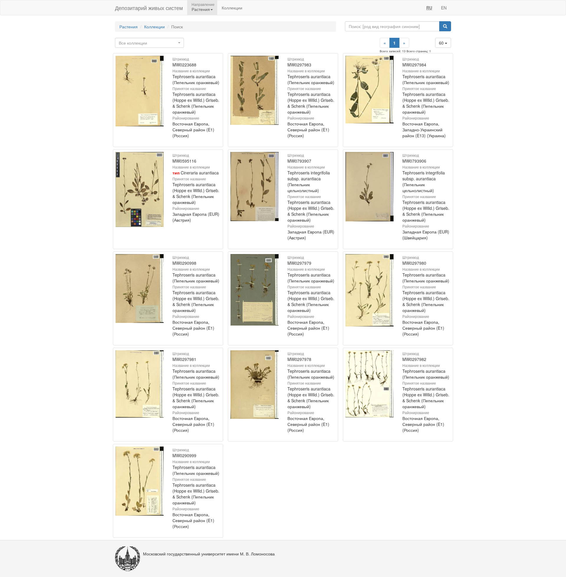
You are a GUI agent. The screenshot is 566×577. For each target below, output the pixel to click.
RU (429, 8)
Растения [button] (201, 9)
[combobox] (149, 43)
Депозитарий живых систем (149, 8)
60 (442, 43)
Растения (128, 27)
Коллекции (232, 8)
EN (444, 8)
